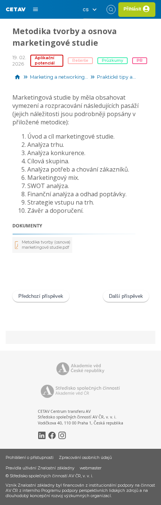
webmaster (90, 468)
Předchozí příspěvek (40, 296)
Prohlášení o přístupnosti (30, 457)
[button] (92, 9)
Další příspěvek (126, 296)
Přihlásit (132, 9)
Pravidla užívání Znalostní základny (40, 468)
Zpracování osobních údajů (85, 457)
